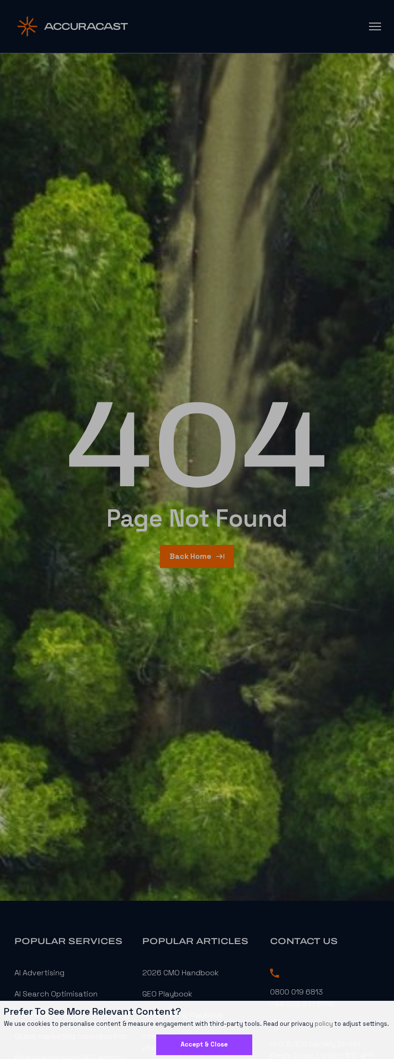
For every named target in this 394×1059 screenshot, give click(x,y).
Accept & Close (204, 1044)
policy (324, 1024)
